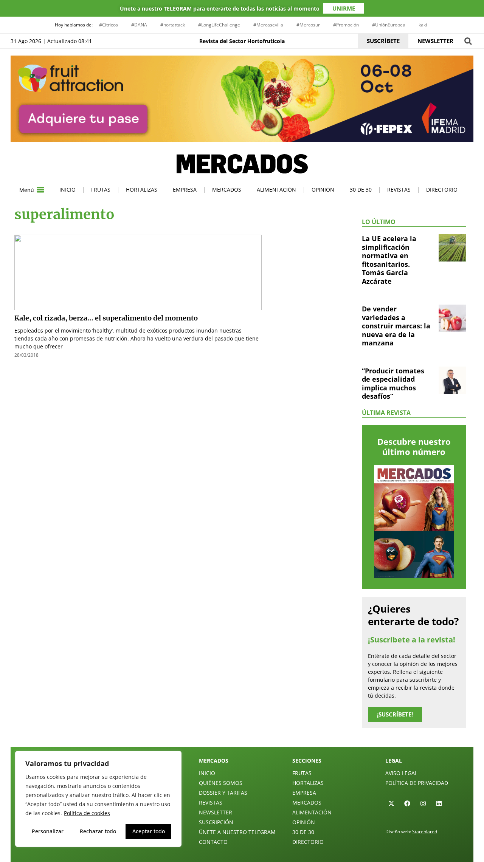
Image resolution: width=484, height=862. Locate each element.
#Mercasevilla (268, 25)
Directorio (442, 189)
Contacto (213, 841)
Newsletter (215, 812)
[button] (468, 41)
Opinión (323, 189)
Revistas (399, 189)
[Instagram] (423, 803)
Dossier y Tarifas (223, 792)
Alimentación (276, 189)
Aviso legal (401, 773)
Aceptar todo (148, 831)
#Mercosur (308, 25)
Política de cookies (87, 813)
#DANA (139, 25)
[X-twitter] (391, 803)
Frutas (100, 189)
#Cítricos (108, 25)
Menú (26, 189)
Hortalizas (141, 189)
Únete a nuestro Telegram (237, 832)
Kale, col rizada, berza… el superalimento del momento (106, 318)
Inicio (67, 189)
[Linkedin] (439, 803)
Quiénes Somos (220, 782)
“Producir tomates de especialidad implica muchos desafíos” (393, 383)
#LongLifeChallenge (219, 25)
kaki (423, 25)
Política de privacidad (416, 782)
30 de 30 (361, 189)
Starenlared (424, 831)
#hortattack (172, 25)
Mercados (226, 189)
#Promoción (346, 25)
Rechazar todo (98, 831)
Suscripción (216, 822)
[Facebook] (407, 803)
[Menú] (40, 189)
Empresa (185, 189)
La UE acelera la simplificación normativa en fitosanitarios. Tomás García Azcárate (389, 260)
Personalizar (48, 831)
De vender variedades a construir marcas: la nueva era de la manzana (396, 325)
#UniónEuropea (388, 25)
